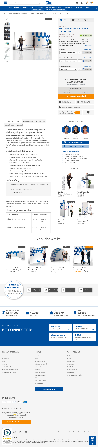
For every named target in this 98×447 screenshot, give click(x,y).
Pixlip (54, 7)
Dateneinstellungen (90, 432)
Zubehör (76, 20)
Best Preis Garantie (40, 380)
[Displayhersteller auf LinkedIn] (20, 432)
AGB (69, 432)
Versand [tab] (20, 125)
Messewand (70, 364)
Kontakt (37, 356)
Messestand (70, 372)
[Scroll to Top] (92, 443)
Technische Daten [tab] (29, 121)
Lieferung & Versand (41, 364)
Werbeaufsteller (72, 369)
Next (7, 61)
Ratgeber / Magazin (40, 375)
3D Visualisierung (40, 361)
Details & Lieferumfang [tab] (13, 121)
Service (88, 20)
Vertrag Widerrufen (49, 389)
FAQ (36, 378)
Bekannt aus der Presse (9, 372)
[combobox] (24, 2)
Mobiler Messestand (73, 367)
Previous (7, 19)
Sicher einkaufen (40, 372)
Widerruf (37, 369)
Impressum (61, 432)
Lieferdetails (69, 36)
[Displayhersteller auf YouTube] (14, 432)
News (3, 361)
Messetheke (71, 361)
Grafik (36, 358)
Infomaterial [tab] (40, 121)
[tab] (75, 51)
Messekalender (39, 383)
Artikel (64, 20)
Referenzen (5, 358)
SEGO (67, 7)
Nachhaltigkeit (6, 367)
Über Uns (4, 356)
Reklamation (38, 367)
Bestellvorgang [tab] (10, 125)
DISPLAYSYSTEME (14, 14)
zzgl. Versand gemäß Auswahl (76, 84)
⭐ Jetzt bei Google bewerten (16, 422)
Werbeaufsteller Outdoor (75, 375)
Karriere (4, 364)
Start (5, 14)
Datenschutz (77, 432)
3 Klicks (75, 96)
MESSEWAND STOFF (37, 14)
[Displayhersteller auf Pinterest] (25, 432)
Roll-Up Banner (71, 356)
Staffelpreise (88, 52)
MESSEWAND (25, 14)
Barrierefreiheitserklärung (10, 369)
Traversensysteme (59, 10)
